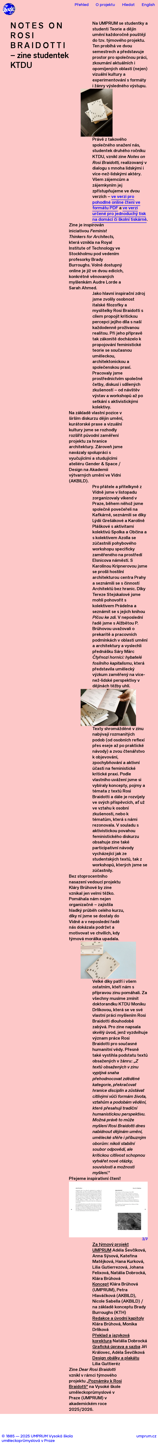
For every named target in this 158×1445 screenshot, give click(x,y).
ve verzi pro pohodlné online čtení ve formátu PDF (116, 202)
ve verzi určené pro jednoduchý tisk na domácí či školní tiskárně (119, 213)
